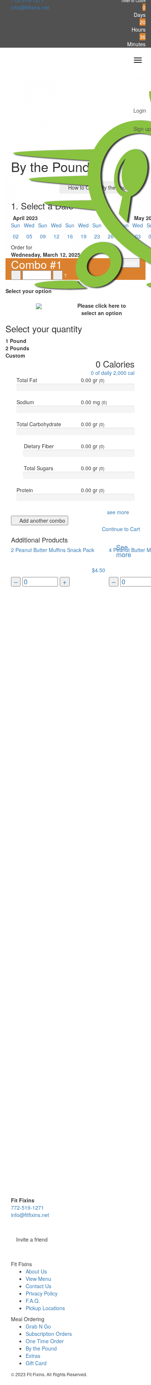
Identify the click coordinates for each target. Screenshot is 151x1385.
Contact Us (38, 1286)
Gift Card (36, 1363)
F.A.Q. (33, 1300)
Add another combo (41, 520)
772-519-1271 (27, 1207)
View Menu (38, 1278)
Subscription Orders (49, 1333)
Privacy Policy (42, 1293)
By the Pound (41, 1348)
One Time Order (45, 1341)
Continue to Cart (120, 529)
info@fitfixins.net (30, 7)
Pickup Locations (45, 1308)
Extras (33, 1355)
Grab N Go (38, 1326)
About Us (36, 1271)
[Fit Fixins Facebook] (75, 1249)
